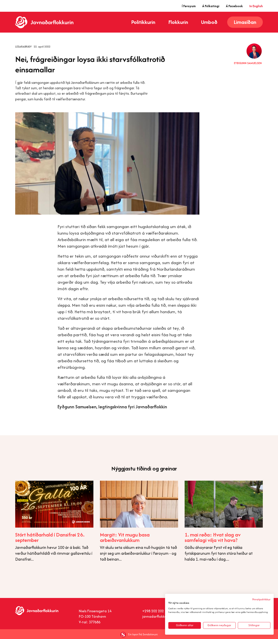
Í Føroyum (189, 6)
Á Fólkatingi (210, 6)
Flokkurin (178, 22)
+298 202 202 (153, 611)
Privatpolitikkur (261, 599)
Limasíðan (245, 22)
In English (256, 6)
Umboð (209, 22)
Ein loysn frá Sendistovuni (143, 634)
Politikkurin (143, 22)
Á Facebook (234, 6)
